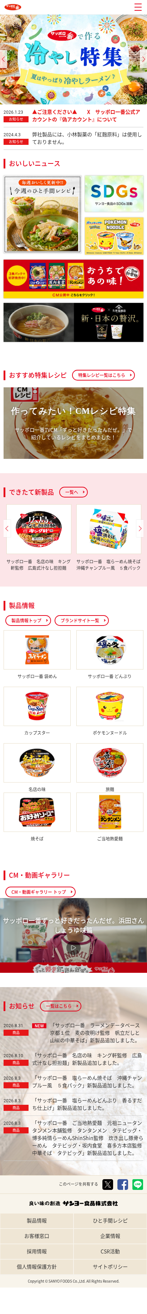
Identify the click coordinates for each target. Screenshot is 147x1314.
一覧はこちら (59, 1006)
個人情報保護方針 (37, 1266)
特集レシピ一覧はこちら (101, 375)
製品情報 (37, 1220)
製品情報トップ (26, 620)
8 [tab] (105, 93)
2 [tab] (41, 93)
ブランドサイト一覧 (80, 620)
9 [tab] (116, 93)
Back (7, 528)
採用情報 (37, 1251)
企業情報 (110, 1236)
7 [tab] (94, 93)
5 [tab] (73, 93)
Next (143, 59)
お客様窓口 (36, 1236)
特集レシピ (24, 1307)
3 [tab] (52, 93)
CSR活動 (110, 1251)
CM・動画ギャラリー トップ (38, 892)
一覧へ (71, 492)
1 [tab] (30, 93)
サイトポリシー (110, 1266)
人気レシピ (73, 1307)
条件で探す (122, 1307)
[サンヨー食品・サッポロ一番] (13, 7)
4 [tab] (62, 93)
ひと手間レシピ (110, 1220)
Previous (3, 59)
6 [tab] (84, 93)
